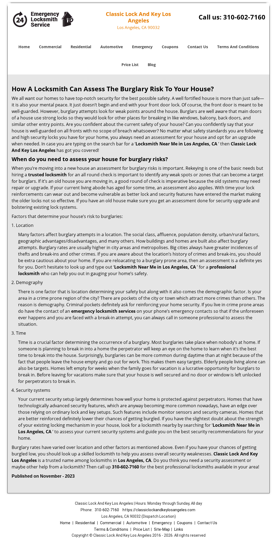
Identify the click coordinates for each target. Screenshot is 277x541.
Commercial (50, 46)
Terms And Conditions (238, 46)
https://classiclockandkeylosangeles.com (159, 510)
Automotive (111, 46)
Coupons (170, 46)
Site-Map (162, 529)
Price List (129, 64)
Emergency (142, 46)
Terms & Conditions (111, 529)
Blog (152, 64)
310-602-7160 (244, 16)
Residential (81, 46)
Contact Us (197, 46)
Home (24, 46)
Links (178, 529)
